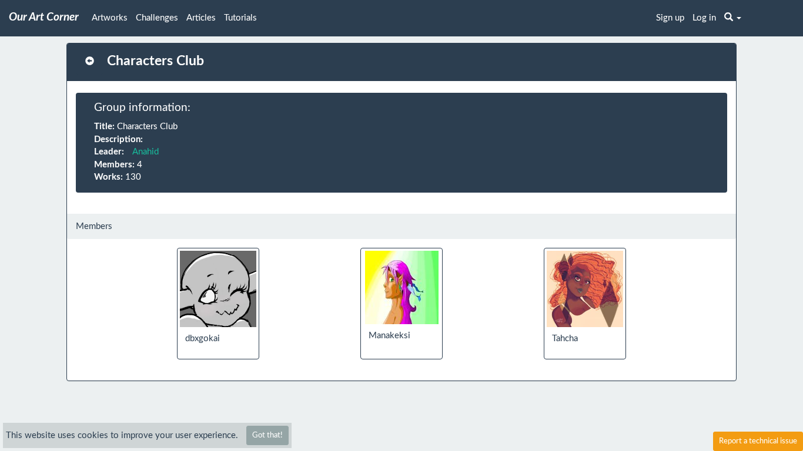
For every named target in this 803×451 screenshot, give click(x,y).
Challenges (157, 18)
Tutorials (240, 18)
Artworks (110, 18)
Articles (201, 18)
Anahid (145, 151)
